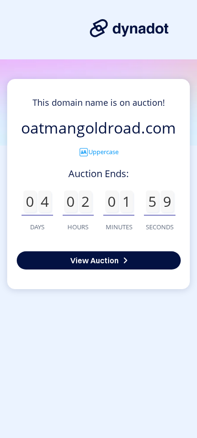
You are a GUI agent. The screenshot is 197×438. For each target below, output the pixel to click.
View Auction (94, 260)
